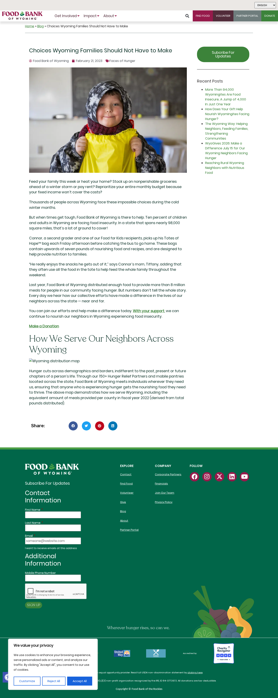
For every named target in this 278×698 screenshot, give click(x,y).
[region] (53, 664)
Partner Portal (129, 530)
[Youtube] (244, 476)
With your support (148, 310)
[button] (8, 677)
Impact (90, 15)
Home (29, 26)
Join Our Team (164, 492)
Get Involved (66, 15)
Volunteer (127, 492)
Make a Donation (44, 326)
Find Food (126, 483)
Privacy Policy (163, 502)
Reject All (53, 681)
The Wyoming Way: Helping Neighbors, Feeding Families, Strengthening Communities (226, 131)
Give (123, 502)
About (108, 15)
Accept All (80, 681)
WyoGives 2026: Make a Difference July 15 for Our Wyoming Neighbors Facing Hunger (226, 150)
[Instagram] (207, 476)
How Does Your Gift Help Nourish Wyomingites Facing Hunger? (227, 114)
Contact (125, 474)
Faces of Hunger (122, 60)
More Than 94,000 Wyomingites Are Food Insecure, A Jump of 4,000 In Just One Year (225, 97)
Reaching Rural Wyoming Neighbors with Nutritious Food (224, 168)
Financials (161, 483)
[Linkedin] (232, 476)
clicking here (194, 672)
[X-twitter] (219, 476)
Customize (27, 681)
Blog (40, 26)
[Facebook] (194, 476)
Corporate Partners (168, 474)
